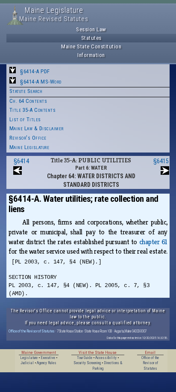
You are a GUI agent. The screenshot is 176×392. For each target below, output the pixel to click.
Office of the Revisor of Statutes (32, 331)
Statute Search (26, 91)
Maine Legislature (29, 147)
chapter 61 (153, 241)
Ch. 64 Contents (28, 101)
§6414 (21, 161)
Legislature (29, 358)
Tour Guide (84, 358)
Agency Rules (46, 363)
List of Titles (25, 119)
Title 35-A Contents (32, 110)
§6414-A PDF (35, 71)
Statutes (91, 38)
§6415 (161, 161)
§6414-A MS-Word (41, 81)
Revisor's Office (28, 138)
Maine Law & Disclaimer (36, 128)
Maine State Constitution (91, 46)
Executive (48, 358)
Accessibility (106, 358)
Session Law (91, 29)
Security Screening (87, 363)
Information (91, 55)
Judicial (27, 363)
